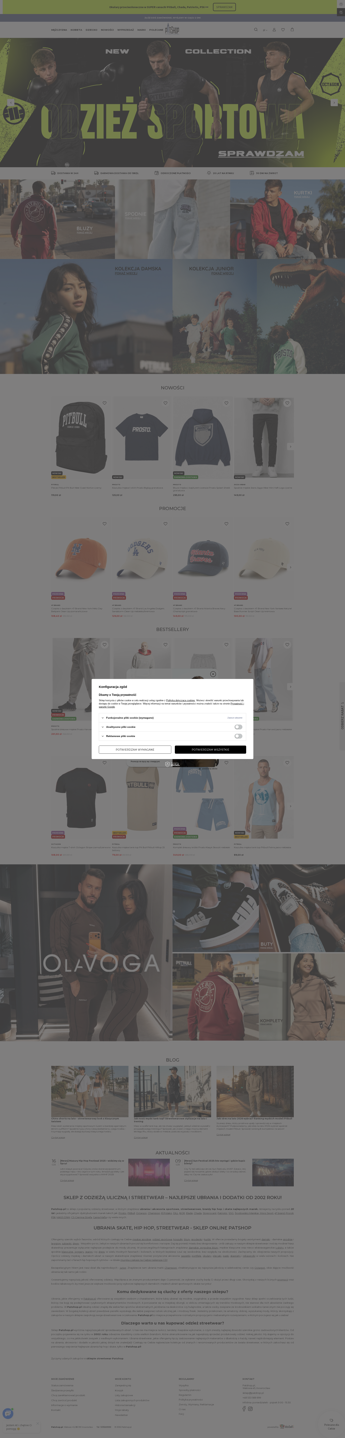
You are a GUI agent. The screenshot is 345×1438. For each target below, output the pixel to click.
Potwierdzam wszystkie (210, 749)
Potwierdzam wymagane (135, 749)
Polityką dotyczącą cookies (180, 700)
